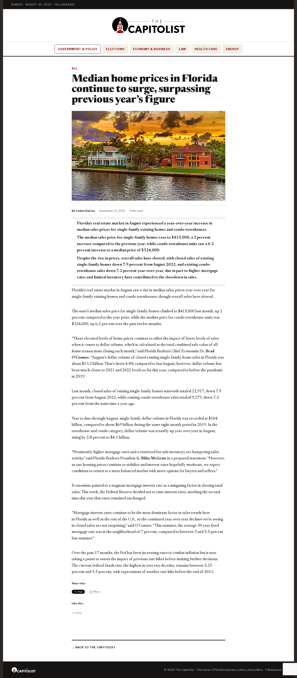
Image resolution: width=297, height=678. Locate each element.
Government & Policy (77, 49)
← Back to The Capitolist (94, 647)
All (75, 68)
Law (182, 49)
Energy (232, 49)
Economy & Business (152, 49)
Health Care (206, 49)
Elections (115, 49)
